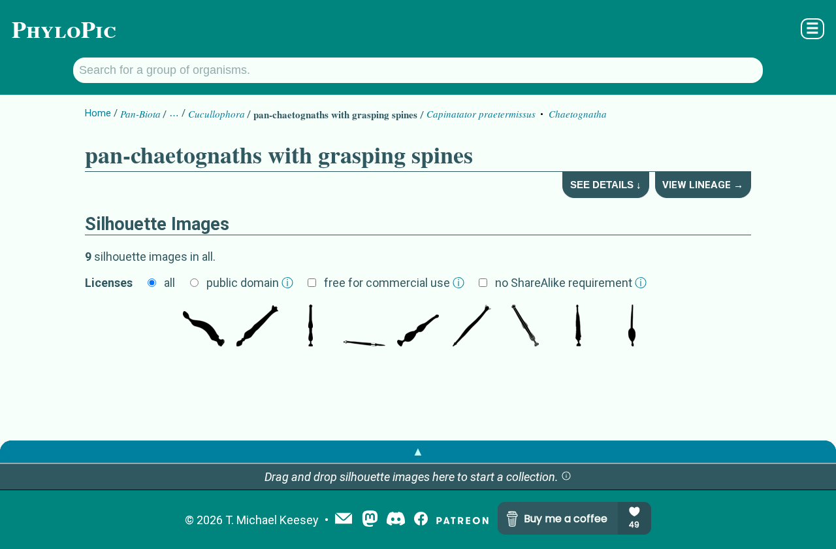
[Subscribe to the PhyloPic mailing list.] (343, 519)
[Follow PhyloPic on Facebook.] (421, 520)
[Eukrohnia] (579, 327)
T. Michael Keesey (272, 520)
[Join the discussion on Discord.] (396, 520)
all (169, 283)
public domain (249, 283)
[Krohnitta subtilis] (632, 327)
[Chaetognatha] (257, 327)
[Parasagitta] (418, 327)
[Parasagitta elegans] (311, 327)
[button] (566, 477)
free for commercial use (394, 283)
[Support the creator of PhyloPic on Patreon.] (462, 520)
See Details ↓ (605, 184)
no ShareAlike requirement (571, 283)
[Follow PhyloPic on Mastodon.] (370, 519)
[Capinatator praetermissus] (204, 327)
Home (98, 113)
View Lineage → (702, 185)
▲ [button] (418, 451)
